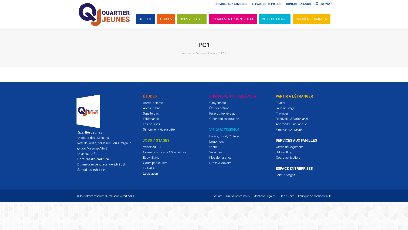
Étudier (280, 103)
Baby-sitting (284, 152)
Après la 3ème (153, 103)
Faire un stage (285, 108)
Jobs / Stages (285, 175)
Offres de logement (289, 147)
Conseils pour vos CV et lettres (164, 152)
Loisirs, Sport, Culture (224, 136)
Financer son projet (289, 129)
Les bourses (151, 124)
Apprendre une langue (291, 124)
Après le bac (151, 108)
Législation (150, 173)
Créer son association (224, 119)
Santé (213, 147)
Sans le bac (151, 113)
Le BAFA (148, 168)
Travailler (282, 113)
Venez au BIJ (152, 147)
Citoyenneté (217, 103)
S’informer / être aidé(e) (159, 129)
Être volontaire (219, 108)
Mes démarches (220, 157)
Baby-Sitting (151, 157)
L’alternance (151, 119)
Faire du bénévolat (222, 113)
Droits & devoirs (220, 163)
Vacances (215, 152)
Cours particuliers (155, 163)
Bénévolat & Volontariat (292, 119)
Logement (216, 141)
